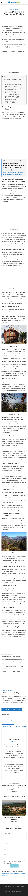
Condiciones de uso (16, 891)
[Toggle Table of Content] (23, 77)
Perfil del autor (7, 726)
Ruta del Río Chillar (10, 101)
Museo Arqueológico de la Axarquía (13, 87)
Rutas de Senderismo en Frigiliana (12, 96)
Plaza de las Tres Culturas (11, 92)
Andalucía (3, 714)
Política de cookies (20, 893)
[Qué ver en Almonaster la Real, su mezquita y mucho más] (14, 808)
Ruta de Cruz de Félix (10, 99)
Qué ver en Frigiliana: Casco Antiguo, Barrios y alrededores (13, 81)
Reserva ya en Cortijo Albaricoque (12, 709)
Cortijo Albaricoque (6, 690)
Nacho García (10, 16)
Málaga (7, 714)
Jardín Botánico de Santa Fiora (12, 94)
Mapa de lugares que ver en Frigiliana (13, 79)
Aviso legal (7, 891)
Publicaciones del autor (21, 727)
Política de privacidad (8, 893)
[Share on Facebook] (13, 21)
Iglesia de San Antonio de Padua (13, 84)
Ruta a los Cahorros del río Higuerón (14, 97)
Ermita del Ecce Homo (10, 91)
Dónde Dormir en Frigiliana (10, 103)
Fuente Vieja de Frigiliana (11, 86)
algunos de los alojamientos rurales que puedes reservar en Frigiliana (14, 172)
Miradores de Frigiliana (10, 89)
